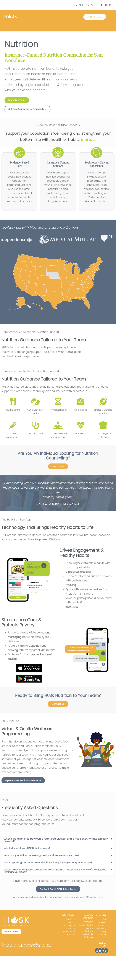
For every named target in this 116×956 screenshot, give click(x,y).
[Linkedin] (103, 950)
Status (50, 946)
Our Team (101, 925)
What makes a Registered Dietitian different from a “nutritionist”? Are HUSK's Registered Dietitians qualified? (55, 871)
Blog (104, 931)
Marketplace (69, 925)
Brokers (89, 928)
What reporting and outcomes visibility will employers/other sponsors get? (48, 862)
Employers (88, 921)
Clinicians (88, 937)
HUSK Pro (71, 934)
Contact (102, 934)
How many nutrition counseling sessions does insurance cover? (41, 855)
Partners (89, 931)
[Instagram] (97, 950)
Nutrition (71, 928)
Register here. (95, 897)
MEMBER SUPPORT (86, 5)
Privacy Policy (43, 944)
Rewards (71, 922)
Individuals (88, 934)
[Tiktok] (105, 950)
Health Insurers (86, 925)
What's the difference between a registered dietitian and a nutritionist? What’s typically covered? (56, 840)
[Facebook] (100, 950)
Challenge (70, 919)
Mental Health (69, 931)
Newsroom (101, 928)
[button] (94, 17)
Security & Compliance (33, 946)
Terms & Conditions (11, 946)
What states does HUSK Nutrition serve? (27, 848)
